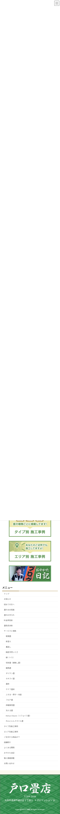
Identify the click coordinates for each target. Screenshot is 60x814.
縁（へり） (10, 657)
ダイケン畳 (10, 673)
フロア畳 (9, 700)
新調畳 (8, 636)
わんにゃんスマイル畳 (14, 721)
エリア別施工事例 (11, 732)
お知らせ (7, 599)
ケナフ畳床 (10, 689)
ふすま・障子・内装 (14, 694)
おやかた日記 (9, 753)
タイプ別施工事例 (11, 726)
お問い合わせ (9, 763)
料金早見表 (8, 620)
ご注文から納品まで (12, 737)
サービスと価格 (10, 631)
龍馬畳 (8, 668)
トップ (6, 594)
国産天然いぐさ (12, 652)
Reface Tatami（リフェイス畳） (18, 716)
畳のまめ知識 (9, 610)
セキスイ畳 (10, 679)
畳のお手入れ (9, 615)
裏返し (8, 647)
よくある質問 (9, 747)
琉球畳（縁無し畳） (14, 663)
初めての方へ (9, 604)
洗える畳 (9, 710)
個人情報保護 (9, 758)
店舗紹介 (7, 742)
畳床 (7, 684)
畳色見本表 (8, 626)
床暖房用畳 (10, 705)
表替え (8, 642)
